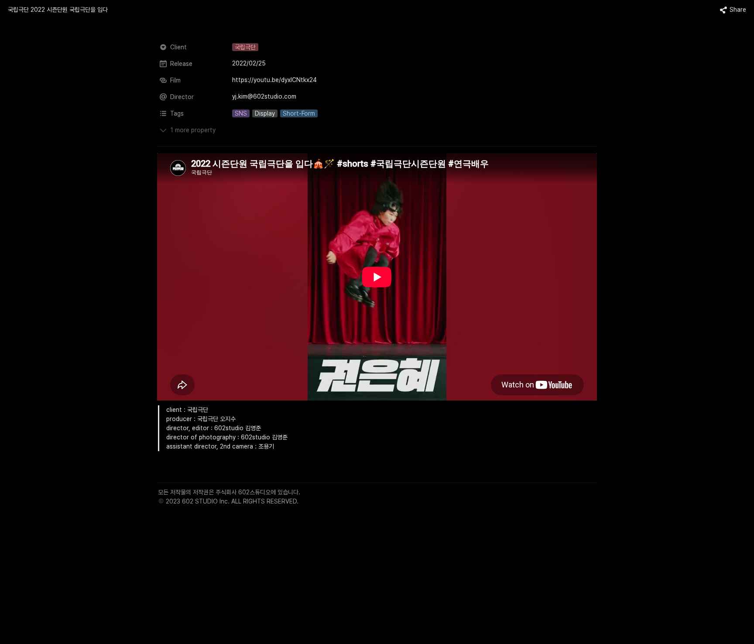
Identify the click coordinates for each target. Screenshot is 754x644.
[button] (57, 10)
